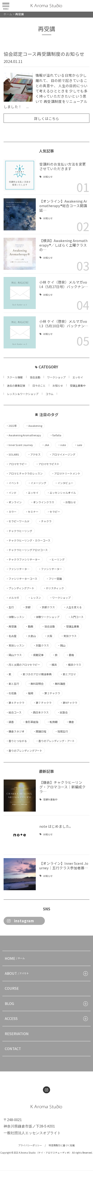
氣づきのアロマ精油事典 (36, 674)
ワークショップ (56, 377)
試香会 (62, 712)
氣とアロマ (68, 674)
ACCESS (11, 1018)
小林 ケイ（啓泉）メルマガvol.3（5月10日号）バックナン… (63, 323)
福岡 (29, 693)
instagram (24, 920)
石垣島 (11, 693)
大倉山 (30, 635)
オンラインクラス (42, 502)
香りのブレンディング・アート (55, 740)
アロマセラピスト (47, 464)
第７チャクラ (42, 702)
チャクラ (45, 521)
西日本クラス (39, 712)
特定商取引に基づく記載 (62, 1145)
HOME (15, 958)
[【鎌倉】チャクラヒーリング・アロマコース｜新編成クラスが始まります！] (20, 796)
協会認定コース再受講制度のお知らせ (44, 53)
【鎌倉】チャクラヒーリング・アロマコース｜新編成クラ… (62, 787)
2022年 (11, 425)
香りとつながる (16, 740)
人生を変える (72, 607)
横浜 (53, 664)
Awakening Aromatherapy (23, 435)
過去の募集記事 (16, 385)
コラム (49, 394)
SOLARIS (12, 454)
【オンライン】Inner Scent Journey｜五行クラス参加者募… (63, 865)
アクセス (34, 454)
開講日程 (39, 731)
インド (11, 492)
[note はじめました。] (20, 835)
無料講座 (58, 683)
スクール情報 (15, 377)
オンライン (14, 502)
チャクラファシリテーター (23, 559)
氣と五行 (12, 683)
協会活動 (35, 377)
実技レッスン (15, 645)
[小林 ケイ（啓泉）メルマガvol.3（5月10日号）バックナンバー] (20, 332)
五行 (10, 607)
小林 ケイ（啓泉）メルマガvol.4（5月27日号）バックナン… (63, 284)
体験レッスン (15, 616)
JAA (45, 445)
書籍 (70, 654)
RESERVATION (17, 1033)
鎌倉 (70, 721)
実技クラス (69, 635)
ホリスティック (53, 588)
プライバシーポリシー (30, 1145)
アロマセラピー (16, 464)
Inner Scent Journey (19, 445)
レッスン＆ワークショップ (22, 394)
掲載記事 (37, 654)
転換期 (52, 721)
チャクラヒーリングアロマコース (27, 550)
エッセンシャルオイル (61, 492)
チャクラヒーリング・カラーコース (28, 540)
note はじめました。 (56, 826)
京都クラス (47, 607)
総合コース (13, 712)
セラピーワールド (18, 521)
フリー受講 (54, 578)
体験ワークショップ (46, 616)
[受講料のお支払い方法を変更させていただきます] (20, 175)
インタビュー (64, 483)
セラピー (53, 511)
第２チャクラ (51, 693)
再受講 (11, 626)
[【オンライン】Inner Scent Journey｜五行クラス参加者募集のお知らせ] (20, 874)
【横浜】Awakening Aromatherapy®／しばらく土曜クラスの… (63, 245)
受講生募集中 (78, 385)
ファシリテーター (50, 569)
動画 (29, 626)
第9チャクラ (68, 702)
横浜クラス (73, 664)
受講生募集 (71, 626)
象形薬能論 (30, 721)
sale (78, 445)
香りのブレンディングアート (24, 750)
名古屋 (11, 635)
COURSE (12, 988)
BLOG (9, 1003)
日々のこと (39, 385)
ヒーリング (57, 559)
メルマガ (12, 597)
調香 (10, 721)
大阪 (48, 635)
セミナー (31, 511)
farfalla (55, 435)
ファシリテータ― (18, 569)
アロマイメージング (62, 454)
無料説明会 (36, 683)
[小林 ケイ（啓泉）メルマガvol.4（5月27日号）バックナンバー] (20, 293)
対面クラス (41, 645)
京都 (27, 607)
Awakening (34, 425)
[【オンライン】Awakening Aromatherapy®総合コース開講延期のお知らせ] (20, 214)
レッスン (34, 597)
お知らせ (48, 177)
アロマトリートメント (66, 473)
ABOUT (17, 973)
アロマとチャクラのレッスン (24, 473)
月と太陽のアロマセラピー (23, 664)
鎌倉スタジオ (15, 731)
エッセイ (77, 377)
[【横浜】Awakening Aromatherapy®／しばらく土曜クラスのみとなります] (20, 254)
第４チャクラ (15, 702)
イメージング (37, 483)
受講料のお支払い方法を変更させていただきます (62, 166)
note (62, 445)
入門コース (75, 616)
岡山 (61, 645)
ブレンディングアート (20, 588)
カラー (11, 511)
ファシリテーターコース (21, 578)
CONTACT (13, 1048)
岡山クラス (14, 654)
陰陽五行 (61, 731)
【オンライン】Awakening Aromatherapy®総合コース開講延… (63, 206)
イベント (12, 483)
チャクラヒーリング (19, 531)
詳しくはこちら (46, 118)
